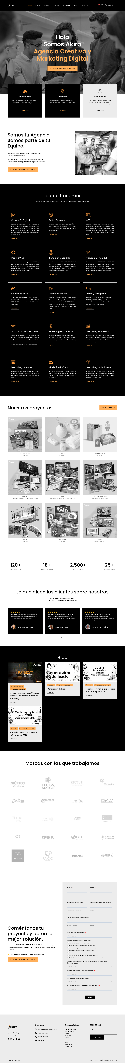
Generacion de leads (56, 689)
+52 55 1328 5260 (43, 1033)
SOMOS (67, 1033)
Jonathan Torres (18, 686)
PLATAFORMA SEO (70, 1031)
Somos (37, 5)
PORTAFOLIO (66, 5)
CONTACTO (84, 5)
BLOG (75, 5)
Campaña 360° (19, 293)
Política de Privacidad (95, 1060)
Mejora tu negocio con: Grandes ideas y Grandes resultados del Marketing (24, 696)
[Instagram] (11, 1039)
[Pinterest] (19, 1039)
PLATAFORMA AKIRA (70, 1029)
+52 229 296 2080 (43, 1037)
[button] (63, 637)
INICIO (30, 5)
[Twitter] (13, 1039)
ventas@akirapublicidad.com (47, 1029)
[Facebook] (8, 1039)
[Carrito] (98, 5)
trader (52, 685)
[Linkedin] (16, 1039)
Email (92, 1029)
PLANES (57, 5)
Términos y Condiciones (110, 1060)
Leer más (12, 702)
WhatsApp (41, 1040)
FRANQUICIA (68, 1044)
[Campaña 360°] (13, 288)
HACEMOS (47, 5)
